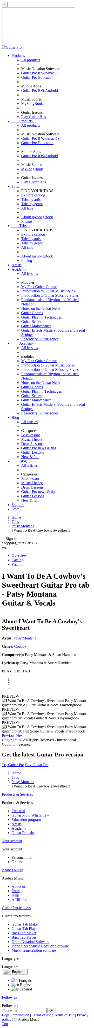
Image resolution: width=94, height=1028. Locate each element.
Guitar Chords (32, 313)
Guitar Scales (31, 321)
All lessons (29, 274)
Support (18, 505)
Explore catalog (33, 195)
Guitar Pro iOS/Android (39, 90)
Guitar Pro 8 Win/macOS (40, 73)
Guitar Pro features (16, 908)
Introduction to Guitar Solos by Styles (50, 295)
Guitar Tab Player (25, 929)
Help (15, 895)
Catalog (17, 560)
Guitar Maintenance (36, 326)
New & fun (30, 457)
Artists (16, 265)
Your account (12, 841)
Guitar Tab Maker (25, 924)
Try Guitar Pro (13, 765)
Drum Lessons (32, 444)
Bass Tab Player (24, 937)
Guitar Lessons (32, 452)
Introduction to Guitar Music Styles (48, 291)
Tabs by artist (31, 199)
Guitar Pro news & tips (38, 448)
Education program (26, 820)
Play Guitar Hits (33, 117)
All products (30, 60)
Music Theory (32, 439)
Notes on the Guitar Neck (40, 308)
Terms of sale (64, 1015)
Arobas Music (12, 870)
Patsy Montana (24, 638)
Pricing (26, 221)
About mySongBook (37, 217)
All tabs (27, 208)
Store (16, 509)
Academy (19, 269)
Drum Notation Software (30, 942)
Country (20, 646)
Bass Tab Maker (24, 933)
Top (5, 1024)
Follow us (9, 997)
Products (18, 56)
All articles (29, 422)
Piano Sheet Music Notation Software (40, 946)
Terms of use (42, 1015)
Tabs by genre (32, 204)
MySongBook (32, 103)
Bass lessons (30, 435)
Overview (19, 555)
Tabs (15, 186)
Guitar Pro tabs (23, 833)
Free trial (18, 811)
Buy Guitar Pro (36, 765)
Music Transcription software (34, 950)
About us (19, 886)
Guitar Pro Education (37, 77)
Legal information (16, 1015)
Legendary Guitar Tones (39, 339)
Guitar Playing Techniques (41, 317)
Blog (15, 417)
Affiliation (19, 899)
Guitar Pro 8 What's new (30, 815)
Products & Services (17, 794)
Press (16, 891)
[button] (9, 735)
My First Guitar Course (39, 287)
